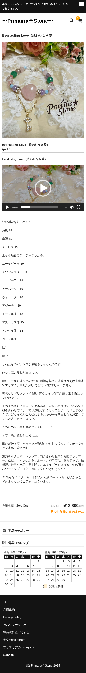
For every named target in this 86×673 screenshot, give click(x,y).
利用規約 (9, 609)
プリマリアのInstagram (18, 647)
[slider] (39, 207)
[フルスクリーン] (78, 207)
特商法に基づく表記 (16, 632)
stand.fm (9, 654)
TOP (6, 602)
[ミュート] (72, 207)
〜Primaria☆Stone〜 (27, 21)
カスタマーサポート (16, 624)
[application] (43, 188)
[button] (43, 188)
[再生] (7, 207)
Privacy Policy (12, 617)
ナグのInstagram (14, 639)
